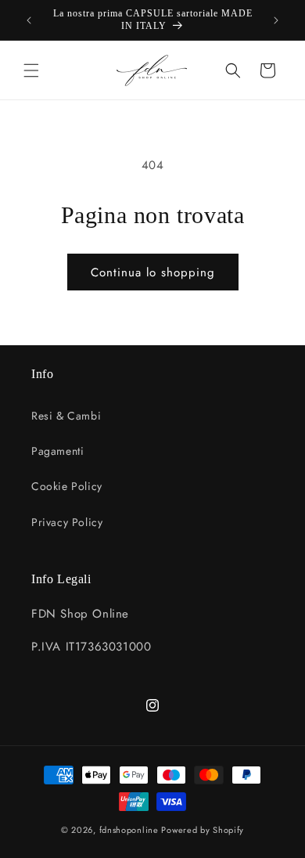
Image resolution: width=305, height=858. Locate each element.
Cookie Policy (66, 486)
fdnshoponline (129, 830)
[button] (31, 70)
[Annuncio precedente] (29, 20)
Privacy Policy (66, 522)
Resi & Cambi (66, 416)
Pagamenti (57, 451)
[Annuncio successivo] (276, 20)
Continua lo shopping (153, 272)
